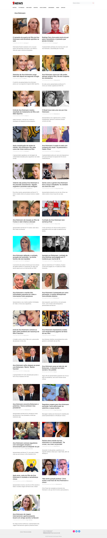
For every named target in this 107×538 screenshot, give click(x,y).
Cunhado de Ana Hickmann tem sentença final (53, 221)
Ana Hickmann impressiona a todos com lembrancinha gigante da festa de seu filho (54, 331)
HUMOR (57, 7)
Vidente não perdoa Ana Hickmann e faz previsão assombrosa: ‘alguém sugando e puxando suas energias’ (26, 184)
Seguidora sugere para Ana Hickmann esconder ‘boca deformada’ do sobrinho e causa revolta (55, 406)
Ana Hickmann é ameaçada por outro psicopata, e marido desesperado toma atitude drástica (55, 294)
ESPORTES (36, 7)
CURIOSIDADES (51, 7)
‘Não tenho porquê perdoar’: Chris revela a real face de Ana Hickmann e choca (55, 480)
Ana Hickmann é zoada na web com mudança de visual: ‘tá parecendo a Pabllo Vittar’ (54, 147)
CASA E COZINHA (43, 7)
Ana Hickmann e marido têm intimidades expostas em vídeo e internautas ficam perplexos (24, 294)
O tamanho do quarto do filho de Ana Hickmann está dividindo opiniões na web (26, 39)
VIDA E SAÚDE (29, 7)
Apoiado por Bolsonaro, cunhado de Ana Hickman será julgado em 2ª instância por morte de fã (55, 257)
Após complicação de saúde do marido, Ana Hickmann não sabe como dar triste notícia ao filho (24, 147)
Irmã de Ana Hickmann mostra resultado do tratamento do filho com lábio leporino (26, 112)
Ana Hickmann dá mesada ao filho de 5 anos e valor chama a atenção (26, 221)
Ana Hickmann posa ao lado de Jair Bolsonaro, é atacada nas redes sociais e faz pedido (54, 368)
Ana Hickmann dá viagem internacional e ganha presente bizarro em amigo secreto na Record (25, 516)
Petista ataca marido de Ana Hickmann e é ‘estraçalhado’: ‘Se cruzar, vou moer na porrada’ (53, 442)
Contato (21, 531)
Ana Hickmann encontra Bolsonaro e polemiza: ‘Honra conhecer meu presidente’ (26, 406)
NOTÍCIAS (14, 7)
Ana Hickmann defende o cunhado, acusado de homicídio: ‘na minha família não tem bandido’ (25, 257)
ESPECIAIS (63, 7)
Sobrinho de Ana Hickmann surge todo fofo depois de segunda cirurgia (26, 75)
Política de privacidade (27, 531)
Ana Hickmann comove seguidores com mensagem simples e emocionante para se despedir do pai (26, 445)
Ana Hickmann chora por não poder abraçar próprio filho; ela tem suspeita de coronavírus (55, 76)
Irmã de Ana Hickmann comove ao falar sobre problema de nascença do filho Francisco (26, 331)
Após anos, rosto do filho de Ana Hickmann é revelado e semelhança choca (25, 477)
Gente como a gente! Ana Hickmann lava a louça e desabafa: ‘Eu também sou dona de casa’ (55, 184)
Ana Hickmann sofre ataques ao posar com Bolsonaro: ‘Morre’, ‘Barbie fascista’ (26, 367)
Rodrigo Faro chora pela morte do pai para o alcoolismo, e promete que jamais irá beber (55, 39)
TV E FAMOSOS (21, 7)
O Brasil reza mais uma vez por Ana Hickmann (54, 111)
